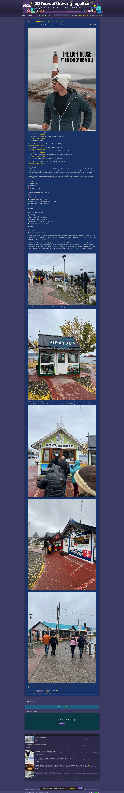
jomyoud (36, 768)
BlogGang (27, 789)
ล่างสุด (31, 792)
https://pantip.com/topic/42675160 (36, 160)
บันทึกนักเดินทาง (47, 24)
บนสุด (27, 792)
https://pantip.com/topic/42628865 (36, 134)
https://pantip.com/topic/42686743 (36, 163)
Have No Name (32, 693)
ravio (36, 740)
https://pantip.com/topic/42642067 (36, 142)
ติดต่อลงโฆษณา (96, 789)
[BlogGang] (57, 690)
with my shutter (52, 690)
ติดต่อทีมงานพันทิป (88, 789)
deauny (39, 693)
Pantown (38, 789)
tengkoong (28, 747)
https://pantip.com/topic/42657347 (36, 149)
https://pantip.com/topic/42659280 (36, 152)
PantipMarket (32, 789)
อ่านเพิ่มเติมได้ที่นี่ (72, 788)
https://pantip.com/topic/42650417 (36, 145)
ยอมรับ (80, 788)
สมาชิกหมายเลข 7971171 (49, 693)
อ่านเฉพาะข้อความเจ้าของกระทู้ (41, 792)
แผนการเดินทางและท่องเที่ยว (58, 24)
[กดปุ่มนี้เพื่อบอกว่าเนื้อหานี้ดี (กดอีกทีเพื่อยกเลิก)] (30, 691)
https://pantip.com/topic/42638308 (36, 138)
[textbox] (61, 15)
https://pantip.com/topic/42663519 (36, 156)
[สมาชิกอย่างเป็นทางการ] (56, 690)
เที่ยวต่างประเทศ (31, 24)
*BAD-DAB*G (37, 761)
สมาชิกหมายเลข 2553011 (40, 754)
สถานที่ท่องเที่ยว (39, 24)
